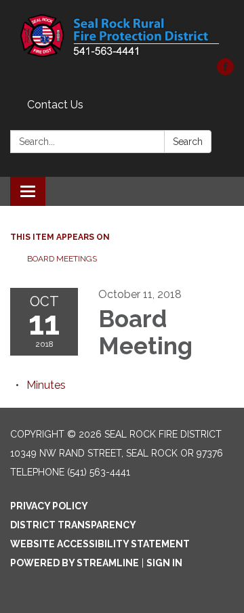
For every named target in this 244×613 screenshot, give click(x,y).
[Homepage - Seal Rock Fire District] (122, 36)
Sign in (164, 562)
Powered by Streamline (74, 562)
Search (188, 141)
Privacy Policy (49, 506)
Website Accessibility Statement (100, 543)
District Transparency (73, 525)
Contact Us (55, 104)
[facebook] (225, 71)
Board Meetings (62, 258)
